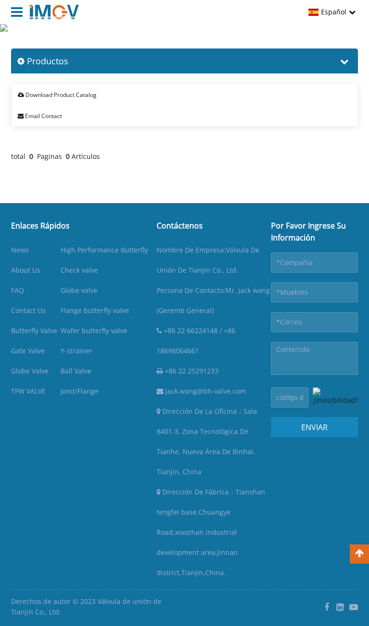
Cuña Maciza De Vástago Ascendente (261, 41)
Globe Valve (30, 370)
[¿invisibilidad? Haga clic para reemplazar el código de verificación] (335, 397)
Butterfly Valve (34, 330)
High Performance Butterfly (104, 249)
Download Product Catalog (60, 95)
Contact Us (28, 310)
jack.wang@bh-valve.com (204, 391)
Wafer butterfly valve (94, 330)
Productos (90, 41)
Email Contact (43, 116)
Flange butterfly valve (95, 310)
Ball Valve (76, 370)
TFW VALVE (28, 391)
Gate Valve (28, 350)
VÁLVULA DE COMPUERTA (154, 41)
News (20, 249)
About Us (25, 270)
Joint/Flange (79, 391)
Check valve (79, 270)
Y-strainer (76, 350)
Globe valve (79, 290)
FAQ (17, 290)
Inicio (57, 41)
